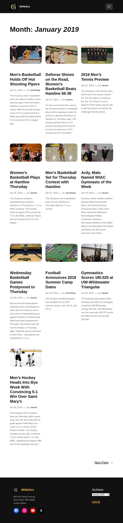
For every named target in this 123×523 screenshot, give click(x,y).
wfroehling (35, 90)
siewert (69, 99)
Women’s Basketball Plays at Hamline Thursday (25, 179)
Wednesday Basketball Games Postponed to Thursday (22, 282)
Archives (97, 489)
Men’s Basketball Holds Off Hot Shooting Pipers (25, 79)
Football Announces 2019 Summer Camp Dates (60, 280)
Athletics (24, 6)
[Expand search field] (109, 6)
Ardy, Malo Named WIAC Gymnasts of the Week (96, 179)
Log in (96, 501)
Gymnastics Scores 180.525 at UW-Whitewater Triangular (97, 280)
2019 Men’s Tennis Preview (95, 76)
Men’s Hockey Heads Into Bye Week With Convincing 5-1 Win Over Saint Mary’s (24, 389)
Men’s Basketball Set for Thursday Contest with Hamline (60, 179)
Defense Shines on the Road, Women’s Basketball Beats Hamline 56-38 (60, 84)
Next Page (103, 462)
